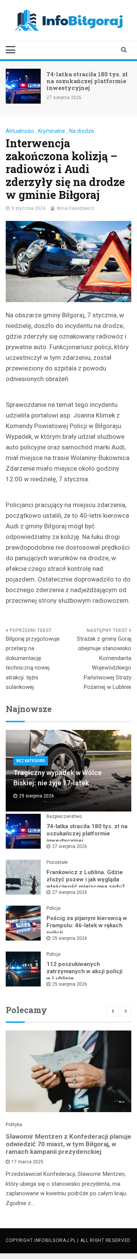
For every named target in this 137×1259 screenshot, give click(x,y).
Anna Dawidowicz (75, 208)
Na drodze (81, 131)
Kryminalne (51, 131)
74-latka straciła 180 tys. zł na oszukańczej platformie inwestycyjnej (86, 80)
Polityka (14, 1124)
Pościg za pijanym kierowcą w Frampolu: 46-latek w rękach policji (86, 925)
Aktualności (20, 131)
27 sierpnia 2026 (69, 846)
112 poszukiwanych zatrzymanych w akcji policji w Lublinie (84, 971)
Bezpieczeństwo (64, 816)
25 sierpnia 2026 (69, 938)
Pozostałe (57, 862)
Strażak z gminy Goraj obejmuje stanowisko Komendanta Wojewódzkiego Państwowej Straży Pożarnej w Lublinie (104, 663)
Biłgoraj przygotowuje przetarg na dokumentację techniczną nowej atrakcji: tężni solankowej (33, 663)
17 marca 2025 (27, 1161)
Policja (53, 908)
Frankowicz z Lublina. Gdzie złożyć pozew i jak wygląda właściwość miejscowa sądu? (85, 879)
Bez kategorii (30, 761)
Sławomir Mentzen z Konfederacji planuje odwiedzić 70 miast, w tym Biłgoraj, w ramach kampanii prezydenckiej (68, 1144)
